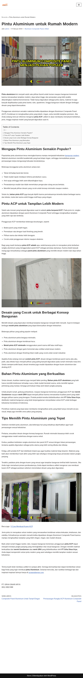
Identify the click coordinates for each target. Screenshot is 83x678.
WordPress (51, 676)
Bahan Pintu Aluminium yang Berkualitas (17, 140)
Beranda (4, 17)
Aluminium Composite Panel (34, 29)
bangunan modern (72, 155)
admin (7, 29)
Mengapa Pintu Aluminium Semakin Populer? (18, 133)
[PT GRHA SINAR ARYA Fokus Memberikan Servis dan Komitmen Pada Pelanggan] (5, 5)
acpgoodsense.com (36, 572)
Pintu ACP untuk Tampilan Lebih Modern (17, 135)
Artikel (47, 29)
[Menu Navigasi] (78, 5)
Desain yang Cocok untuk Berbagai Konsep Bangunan (21, 138)
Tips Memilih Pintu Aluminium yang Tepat (17, 143)
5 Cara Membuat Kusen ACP (22, 526)
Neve (29, 676)
